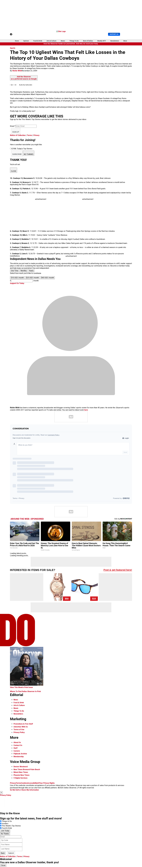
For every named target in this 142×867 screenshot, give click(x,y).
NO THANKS (28, 154)
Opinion (26, 41)
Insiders (5, 824)
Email (12, 126)
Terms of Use (19, 729)
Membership (19, 757)
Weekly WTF (101, 41)
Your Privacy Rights (47, 783)
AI (38, 783)
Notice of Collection (18, 135)
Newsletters (114, 41)
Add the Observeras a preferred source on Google (24, 78)
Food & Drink (37, 41)
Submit (11, 853)
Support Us (114, 34)
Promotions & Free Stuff (23, 724)
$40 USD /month (47, 278)
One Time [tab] (14, 271)
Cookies (24, 783)
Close (3, 865)
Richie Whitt (17, 71)
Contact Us (18, 745)
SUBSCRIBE (17, 154)
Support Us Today (17, 283)
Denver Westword (21, 767)
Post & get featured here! (118, 570)
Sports (12, 48)
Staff (16, 748)
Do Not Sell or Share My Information (24, 790)
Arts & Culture (51, 41)
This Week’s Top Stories (11, 826)
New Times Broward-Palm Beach (27, 769)
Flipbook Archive (20, 754)
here (86, 410)
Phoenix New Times (21, 775)
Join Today (5, 831)
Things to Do (7, 821)
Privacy (36, 135)
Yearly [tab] (31, 271)
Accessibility (32, 783)
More (125, 41)
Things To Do (74, 41)
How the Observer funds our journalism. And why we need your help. (71, 44)
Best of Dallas (88, 41)
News (17, 41)
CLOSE (13, 171)
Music (63, 41)
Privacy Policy (19, 732)
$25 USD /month (32, 278)
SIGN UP (15, 132)
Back (3, 853)
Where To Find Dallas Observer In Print (25, 691)
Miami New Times (21, 772)
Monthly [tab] (24, 271)
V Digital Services (20, 778)
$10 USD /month (17, 278)
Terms (29, 135)
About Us (17, 742)
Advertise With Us (21, 727)
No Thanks (5, 834)
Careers (17, 751)
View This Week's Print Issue (21, 687)
